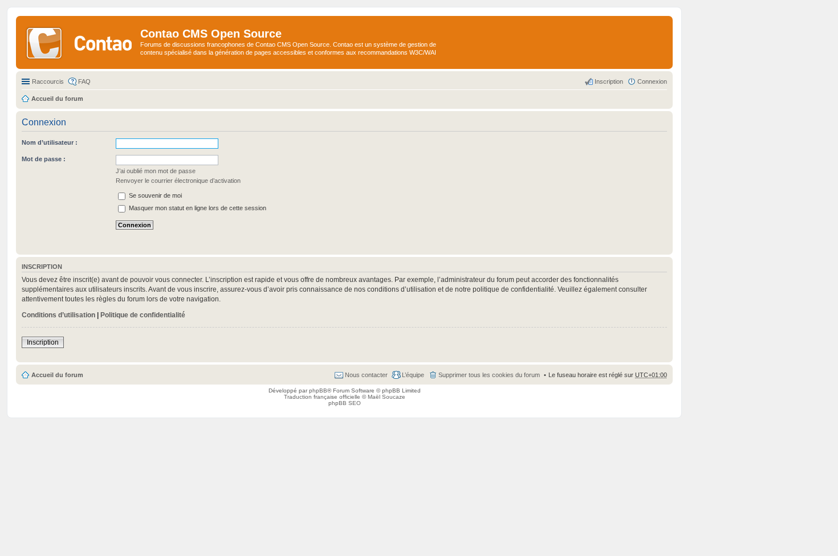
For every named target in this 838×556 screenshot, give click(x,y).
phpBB (318, 390)
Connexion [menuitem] (652, 81)
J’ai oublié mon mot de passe (156, 170)
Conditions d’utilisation (58, 315)
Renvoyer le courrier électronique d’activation (178, 180)
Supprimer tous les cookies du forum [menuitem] (489, 374)
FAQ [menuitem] (84, 81)
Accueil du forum (57, 374)
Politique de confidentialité (142, 315)
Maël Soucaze (386, 397)
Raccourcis (48, 81)
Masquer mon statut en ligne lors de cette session (196, 208)
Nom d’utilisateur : (50, 142)
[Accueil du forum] (79, 42)
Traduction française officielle (322, 397)
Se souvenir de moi (154, 195)
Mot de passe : (44, 159)
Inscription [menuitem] (609, 81)
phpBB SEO (344, 403)
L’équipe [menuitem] (413, 374)
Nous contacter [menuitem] (366, 374)
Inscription (43, 342)
